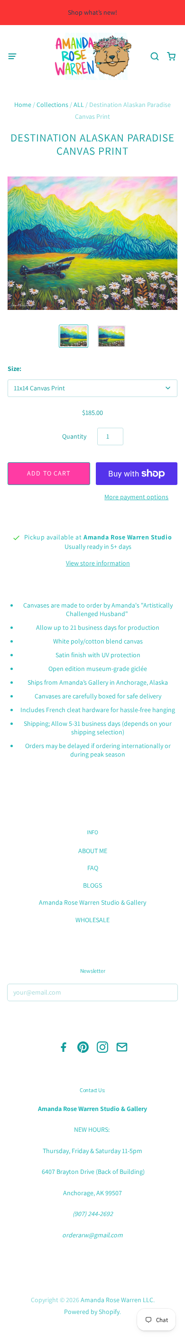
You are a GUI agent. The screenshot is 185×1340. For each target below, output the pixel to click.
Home (22, 104)
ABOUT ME (92, 850)
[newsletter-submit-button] (167, 993)
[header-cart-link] (171, 56)
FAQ (92, 868)
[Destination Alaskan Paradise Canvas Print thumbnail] (73, 336)
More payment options (136, 497)
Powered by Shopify (92, 1311)
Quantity (74, 436)
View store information (98, 563)
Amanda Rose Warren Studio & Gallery (92, 902)
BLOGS (92, 885)
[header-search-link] (154, 56)
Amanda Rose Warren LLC (117, 1300)
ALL (79, 104)
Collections (52, 104)
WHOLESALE (92, 920)
